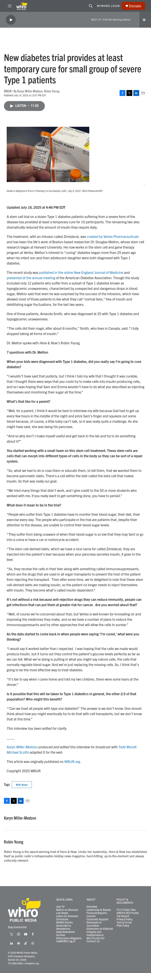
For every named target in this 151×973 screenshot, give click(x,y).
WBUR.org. (72, 761)
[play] (11, 20)
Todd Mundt (127, 747)
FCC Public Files (126, 909)
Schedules (62, 919)
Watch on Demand (67, 909)
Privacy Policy (125, 919)
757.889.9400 (15, 963)
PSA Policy (123, 925)
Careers (91, 916)
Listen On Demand (67, 916)
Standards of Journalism (94, 924)
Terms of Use (124, 922)
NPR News (22, 784)
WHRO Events (64, 922)
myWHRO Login (108, 6)
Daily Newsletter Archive (65, 933)
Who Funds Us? (96, 938)
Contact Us (93, 941)
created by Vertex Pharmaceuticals (113, 236)
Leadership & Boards (99, 909)
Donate (135, 6)
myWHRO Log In (66, 941)
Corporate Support (98, 919)
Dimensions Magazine (69, 938)
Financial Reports (97, 913)
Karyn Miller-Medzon (22, 747)
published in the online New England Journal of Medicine (81, 272)
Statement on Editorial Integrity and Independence (100, 932)
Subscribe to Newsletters (63, 927)
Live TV (60, 906)
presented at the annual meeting (31, 277)
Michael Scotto (18, 752)
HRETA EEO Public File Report (128, 914)
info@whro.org (32, 963)
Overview (92, 906)
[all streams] (145, 20)
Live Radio (62, 913)
